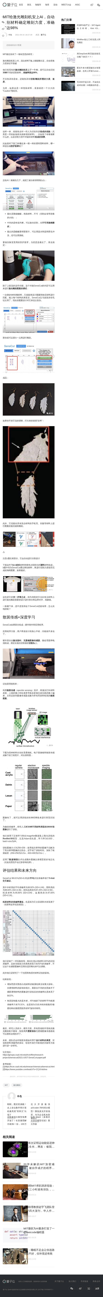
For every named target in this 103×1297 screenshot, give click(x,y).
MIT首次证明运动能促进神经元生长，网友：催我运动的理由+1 (39, 1146)
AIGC (77, 5)
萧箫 (25, 1216)
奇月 (25, 1152)
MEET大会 (66, 5)
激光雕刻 (16, 1085)
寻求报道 (84, 1281)
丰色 (10, 35)
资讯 (29, 5)
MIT (6, 1085)
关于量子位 (59, 1281)
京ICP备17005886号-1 (45, 1289)
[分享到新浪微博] (3, 29)
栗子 (25, 1173)
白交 (25, 1195)
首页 (21, 5)
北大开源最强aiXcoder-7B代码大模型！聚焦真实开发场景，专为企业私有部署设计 (40, 1111)
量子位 (43, 35)
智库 (47, 5)
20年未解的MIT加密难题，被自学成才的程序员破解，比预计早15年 (39, 1168)
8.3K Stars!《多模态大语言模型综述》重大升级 (40, 1120)
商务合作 (96, 1281)
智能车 (38, 5)
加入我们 (72, 1281)
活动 (55, 5)
